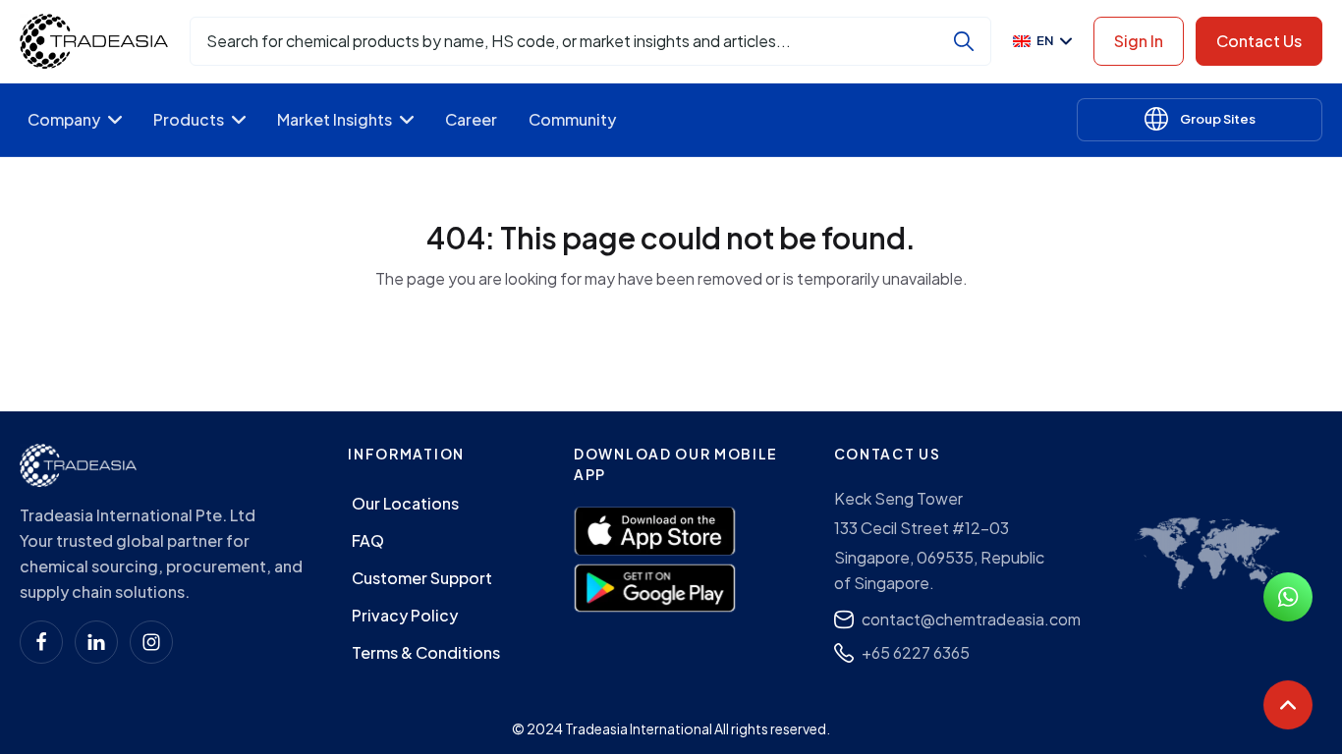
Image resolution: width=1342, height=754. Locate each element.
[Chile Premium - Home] (94, 41)
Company (64, 119)
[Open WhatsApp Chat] (1288, 596)
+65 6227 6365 (916, 652)
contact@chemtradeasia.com (971, 619)
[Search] (963, 41)
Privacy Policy (405, 615)
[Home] (78, 465)
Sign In (1138, 40)
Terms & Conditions (426, 652)
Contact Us (1259, 40)
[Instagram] (151, 642)
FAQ (368, 540)
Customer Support (422, 577)
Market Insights (334, 119)
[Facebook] (41, 642)
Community (572, 119)
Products (188, 119)
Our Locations (405, 503)
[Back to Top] (1288, 704)
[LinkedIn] (96, 642)
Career (471, 119)
